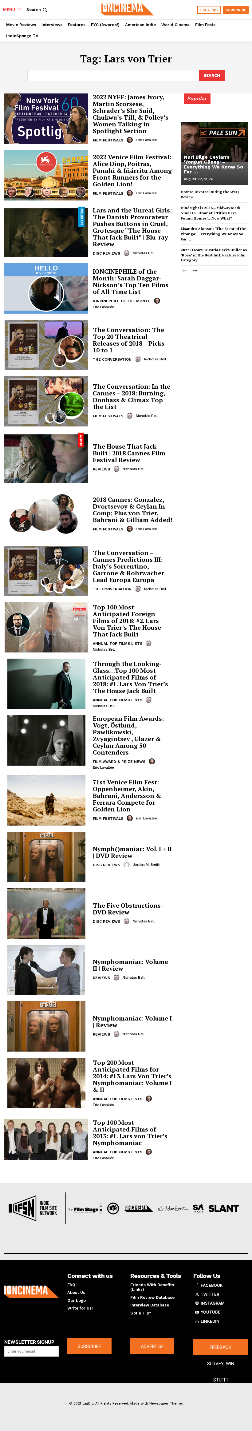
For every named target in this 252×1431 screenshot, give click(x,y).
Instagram (213, 1303)
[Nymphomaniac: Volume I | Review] (46, 1026)
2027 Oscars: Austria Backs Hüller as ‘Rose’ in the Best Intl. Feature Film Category (214, 255)
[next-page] (194, 271)
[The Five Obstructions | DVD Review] (46, 913)
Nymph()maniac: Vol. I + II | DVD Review (132, 852)
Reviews (101, 469)
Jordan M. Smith (146, 864)
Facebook (212, 1285)
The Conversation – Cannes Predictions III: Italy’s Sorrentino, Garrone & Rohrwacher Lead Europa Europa (128, 566)
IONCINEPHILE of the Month (122, 301)
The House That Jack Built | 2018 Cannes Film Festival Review (129, 453)
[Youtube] (197, 1312)
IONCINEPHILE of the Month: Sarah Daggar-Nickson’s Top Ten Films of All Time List (130, 281)
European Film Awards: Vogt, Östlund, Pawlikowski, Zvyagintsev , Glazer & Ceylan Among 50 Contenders (128, 735)
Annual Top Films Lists (117, 643)
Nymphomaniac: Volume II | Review (130, 965)
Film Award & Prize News (119, 761)
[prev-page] (184, 271)
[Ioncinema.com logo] (31, 1292)
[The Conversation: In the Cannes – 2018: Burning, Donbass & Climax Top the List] (46, 401)
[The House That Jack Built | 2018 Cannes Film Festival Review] (46, 458)
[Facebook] (197, 1285)
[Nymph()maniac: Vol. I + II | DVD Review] (46, 857)
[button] (37, 10)
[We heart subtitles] (127, 9)
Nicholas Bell (144, 253)
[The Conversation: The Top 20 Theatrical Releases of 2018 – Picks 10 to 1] (46, 345)
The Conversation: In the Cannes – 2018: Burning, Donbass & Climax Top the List (131, 396)
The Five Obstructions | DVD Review (128, 908)
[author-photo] (131, 140)
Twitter (210, 1294)
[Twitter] (197, 1294)
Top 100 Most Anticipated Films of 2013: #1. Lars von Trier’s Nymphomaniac (130, 1132)
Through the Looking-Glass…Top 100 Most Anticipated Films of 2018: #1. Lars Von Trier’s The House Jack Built (130, 677)
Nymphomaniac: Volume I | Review (132, 1021)
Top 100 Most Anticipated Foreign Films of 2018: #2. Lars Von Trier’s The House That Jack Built (127, 620)
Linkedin (210, 1321)
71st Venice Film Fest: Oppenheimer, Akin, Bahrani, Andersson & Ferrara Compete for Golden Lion (127, 795)
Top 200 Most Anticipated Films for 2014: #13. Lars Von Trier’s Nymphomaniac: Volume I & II (132, 1076)
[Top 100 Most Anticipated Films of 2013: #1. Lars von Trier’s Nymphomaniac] (46, 1139)
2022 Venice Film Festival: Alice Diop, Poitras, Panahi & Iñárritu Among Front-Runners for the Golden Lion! (132, 170)
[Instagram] (197, 1303)
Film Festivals (108, 140)
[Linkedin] (197, 1321)
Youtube (210, 1312)
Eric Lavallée (146, 140)
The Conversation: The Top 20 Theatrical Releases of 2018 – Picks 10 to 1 (128, 340)
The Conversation (112, 359)
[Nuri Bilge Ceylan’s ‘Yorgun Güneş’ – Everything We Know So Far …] (214, 142)
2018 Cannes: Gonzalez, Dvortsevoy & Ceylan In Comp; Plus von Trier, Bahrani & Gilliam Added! (132, 509)
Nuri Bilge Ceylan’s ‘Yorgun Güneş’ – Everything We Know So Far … (213, 164)
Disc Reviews (106, 253)
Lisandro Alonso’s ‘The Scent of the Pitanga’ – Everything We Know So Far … (213, 233)
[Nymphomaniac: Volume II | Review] (46, 970)
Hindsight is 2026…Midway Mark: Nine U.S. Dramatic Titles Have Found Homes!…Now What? (211, 212)
